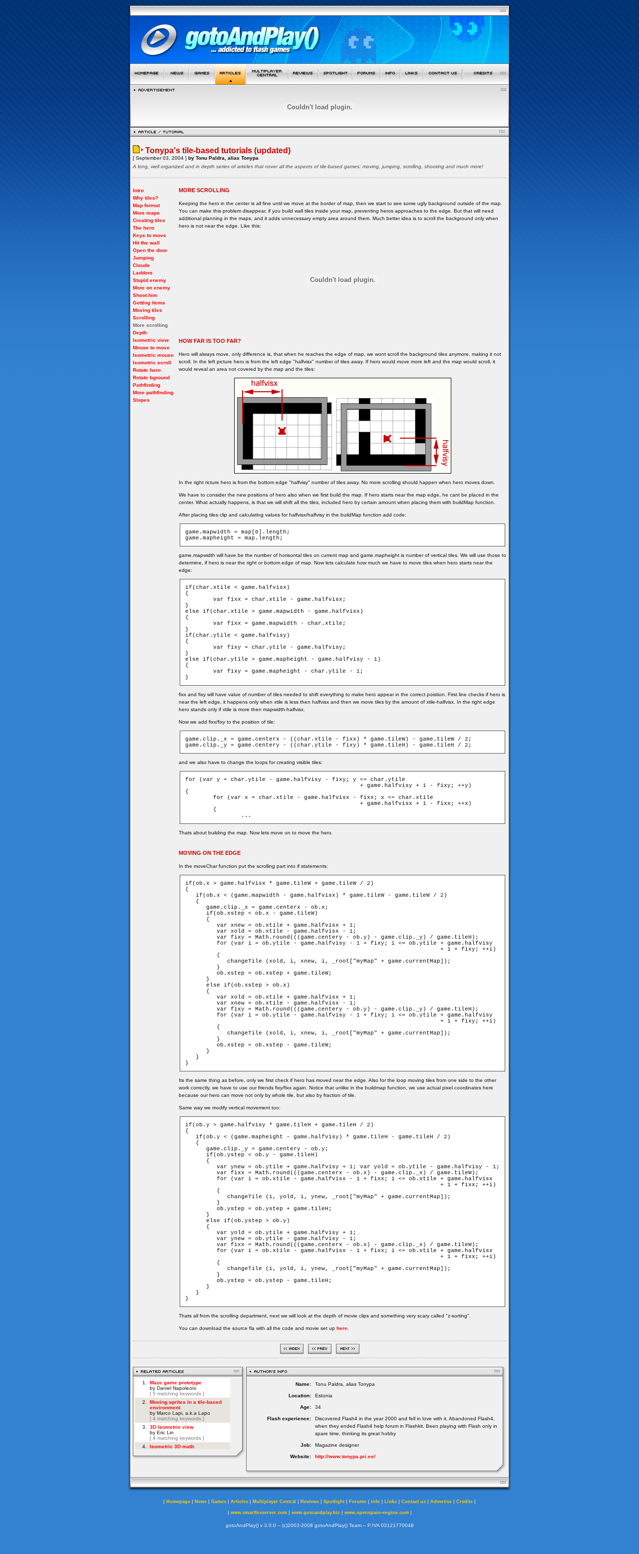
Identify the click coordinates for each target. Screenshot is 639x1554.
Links (390, 1501)
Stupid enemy (149, 280)
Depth (140, 332)
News (201, 1501)
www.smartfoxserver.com (259, 1512)
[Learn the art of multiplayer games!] (267, 81)
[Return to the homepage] (147, 81)
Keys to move (149, 235)
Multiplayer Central (274, 1501)
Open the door (150, 250)
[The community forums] (366, 81)
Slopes (141, 400)
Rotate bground (151, 377)
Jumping (143, 257)
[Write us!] (443, 81)
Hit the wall (146, 243)
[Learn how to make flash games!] (230, 81)
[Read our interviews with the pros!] (335, 81)
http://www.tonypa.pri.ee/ (345, 1456)
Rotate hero (147, 370)
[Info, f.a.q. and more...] (390, 81)
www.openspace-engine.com (376, 1512)
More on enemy (151, 287)
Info (375, 1501)
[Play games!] (202, 81)
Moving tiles (147, 310)
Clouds (141, 265)
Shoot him (145, 295)
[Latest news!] (177, 81)
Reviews (310, 1501)
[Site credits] (486, 81)
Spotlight (333, 1501)
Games (218, 1501)
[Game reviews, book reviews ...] (303, 81)
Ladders (143, 272)
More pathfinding (153, 392)
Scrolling (144, 317)
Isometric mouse (153, 355)
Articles (239, 1501)
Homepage (178, 1501)
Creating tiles (149, 220)
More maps (146, 213)
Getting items (149, 302)
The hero (143, 228)
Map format (146, 205)
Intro (138, 190)
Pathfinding (146, 385)
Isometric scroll (152, 362)
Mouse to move (151, 347)
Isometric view (151, 340)
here (341, 1328)
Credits (464, 1501)
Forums (357, 1501)
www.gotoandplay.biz (316, 1512)
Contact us (413, 1501)
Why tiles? (145, 198)
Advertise (441, 1501)
